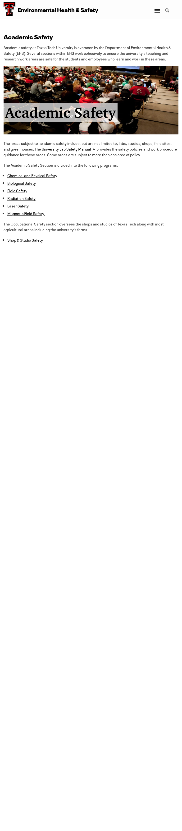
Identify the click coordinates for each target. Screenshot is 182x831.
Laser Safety (18, 205)
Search (168, 8)
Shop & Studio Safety (25, 240)
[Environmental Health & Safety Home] (7, 9)
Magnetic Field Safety (25, 213)
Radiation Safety (21, 198)
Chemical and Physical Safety (32, 175)
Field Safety (17, 190)
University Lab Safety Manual (66, 149)
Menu (157, 8)
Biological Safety (21, 183)
